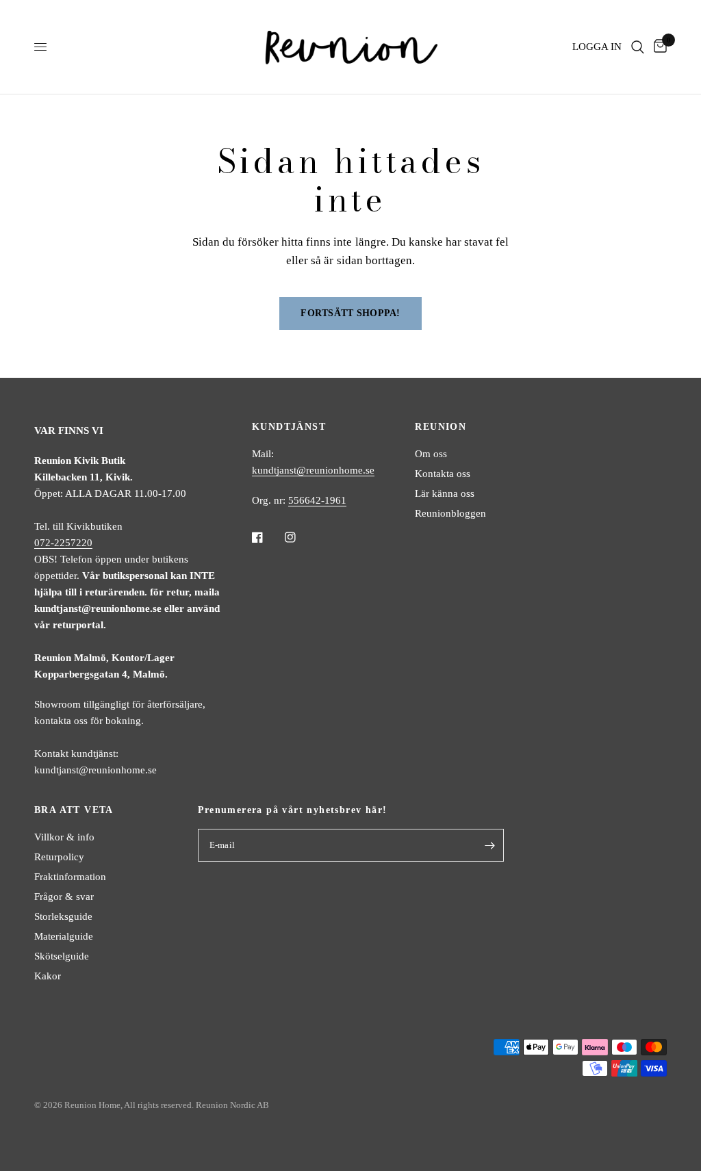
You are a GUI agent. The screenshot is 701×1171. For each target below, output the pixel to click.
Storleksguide (63, 916)
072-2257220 (63, 542)
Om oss (431, 453)
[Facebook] (267, 537)
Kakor (47, 975)
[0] (658, 47)
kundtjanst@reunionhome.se (313, 470)
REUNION (440, 427)
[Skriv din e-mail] (490, 845)
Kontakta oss (442, 473)
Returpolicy (59, 856)
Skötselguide (61, 956)
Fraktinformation (70, 876)
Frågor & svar (64, 896)
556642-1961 (317, 500)
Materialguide (63, 936)
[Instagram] (300, 537)
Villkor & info (64, 837)
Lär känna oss (444, 493)
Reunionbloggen (450, 513)
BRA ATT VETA (74, 810)
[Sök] (637, 47)
